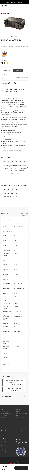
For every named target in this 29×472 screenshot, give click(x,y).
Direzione (3, 427)
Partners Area (19, 417)
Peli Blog (3, 452)
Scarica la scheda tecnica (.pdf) (24, 214)
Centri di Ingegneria (6, 421)
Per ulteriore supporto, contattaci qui (14, 390)
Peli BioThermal (5, 431)
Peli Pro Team (4, 446)
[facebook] (9, 84)
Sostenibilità (4, 425)
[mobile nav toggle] (27, 5)
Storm (6, 10)
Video (2, 444)
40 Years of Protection (7, 423)
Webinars (3, 450)
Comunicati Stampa (6, 419)
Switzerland (15, 463)
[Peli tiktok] (22, 442)
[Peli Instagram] (19, 442)
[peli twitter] (26, 442)
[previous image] (5, 24)
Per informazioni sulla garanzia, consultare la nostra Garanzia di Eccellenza (14, 383)
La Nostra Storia (5, 411)
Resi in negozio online (21, 427)
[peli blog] (18, 444)
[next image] (23, 24)
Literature (3, 448)
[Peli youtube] (16, 440)
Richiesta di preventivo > (22, 78)
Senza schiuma (6, 70)
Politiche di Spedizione (22, 433)
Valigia (2, 10)
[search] (24, 6)
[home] (5, 5)
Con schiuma (18, 70)
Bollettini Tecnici (20, 421)
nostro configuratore (11, 91)
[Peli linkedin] (19, 440)
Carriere (3, 417)
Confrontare (6, 78)
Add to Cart (21, 468)
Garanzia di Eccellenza (21, 419)
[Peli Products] (16, 442)
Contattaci (18, 411)
